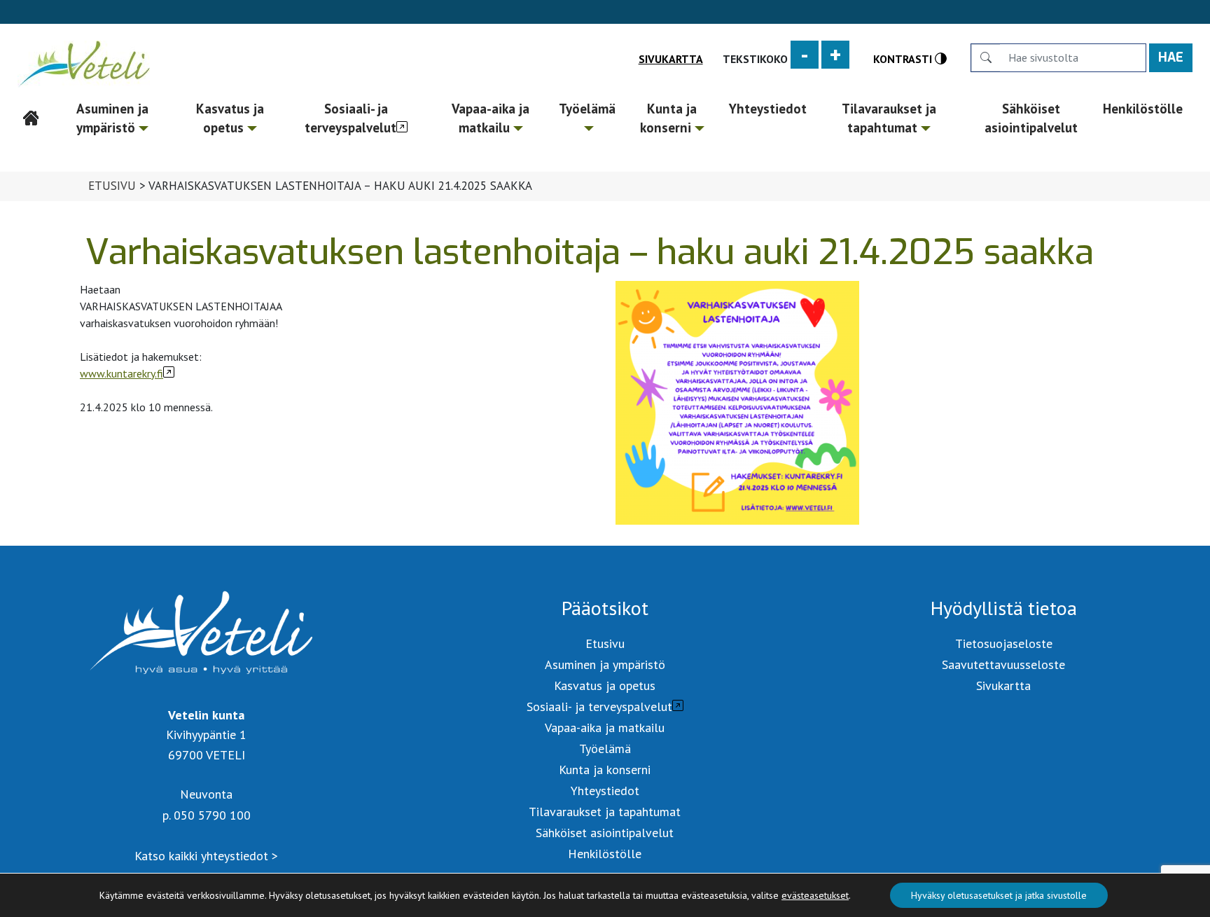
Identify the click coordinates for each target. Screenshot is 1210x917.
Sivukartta (671, 59)
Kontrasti (904, 58)
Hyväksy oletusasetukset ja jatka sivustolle (999, 895)
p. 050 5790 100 (206, 815)
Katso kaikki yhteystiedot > (206, 856)
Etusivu (30, 109)
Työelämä (587, 108)
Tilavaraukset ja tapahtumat (889, 118)
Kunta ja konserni (668, 118)
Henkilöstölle (1143, 108)
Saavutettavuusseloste (1003, 664)
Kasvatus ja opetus (230, 118)
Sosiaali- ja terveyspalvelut (350, 118)
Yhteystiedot (768, 108)
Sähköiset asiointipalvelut (1031, 118)
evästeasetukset (815, 895)
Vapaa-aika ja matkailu (490, 118)
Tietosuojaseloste (1003, 643)
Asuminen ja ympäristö (112, 118)
